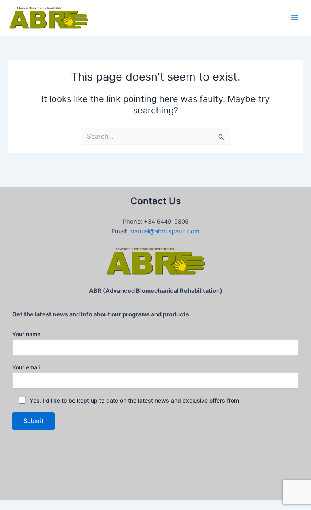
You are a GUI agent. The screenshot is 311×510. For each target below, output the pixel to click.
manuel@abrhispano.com (164, 231)
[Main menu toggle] (294, 17)
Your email (26, 367)
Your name (26, 334)
